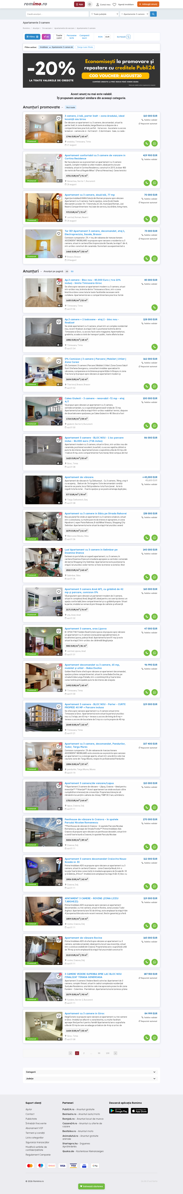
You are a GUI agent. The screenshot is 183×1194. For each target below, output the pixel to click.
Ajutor (29, 1109)
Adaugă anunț (149, 4)
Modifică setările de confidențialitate (36, 1148)
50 (72, 271)
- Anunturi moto (77, 1131)
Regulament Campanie (38, 1154)
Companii (84, 36)
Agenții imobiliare (126, 4)
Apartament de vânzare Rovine (83, 937)
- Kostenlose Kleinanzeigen (83, 1151)
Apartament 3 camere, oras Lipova (86, 628)
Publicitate (31, 1118)
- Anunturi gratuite (78, 1109)
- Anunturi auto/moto (81, 1114)
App (81, 4)
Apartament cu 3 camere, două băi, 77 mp (90, 194)
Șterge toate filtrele (85, 47)
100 (107, 1053)
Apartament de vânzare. (79, 477)
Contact (30, 1114)
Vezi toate (70, 107)
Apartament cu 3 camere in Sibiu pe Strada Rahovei (96, 513)
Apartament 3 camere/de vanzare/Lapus (89, 783)
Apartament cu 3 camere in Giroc (84, 1013)
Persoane (71, 36)
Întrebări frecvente (36, 1123)
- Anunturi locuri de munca (82, 1118)
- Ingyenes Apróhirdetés (76, 1145)
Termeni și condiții (35, 1132)
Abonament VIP (34, 1128)
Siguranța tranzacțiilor (37, 1142)
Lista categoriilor (35, 1137)
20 (67, 271)
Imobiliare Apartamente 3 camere (55, 47)
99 (99, 1053)
